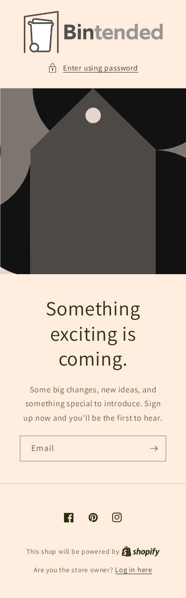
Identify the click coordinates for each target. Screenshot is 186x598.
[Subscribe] (154, 448)
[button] (93, 68)
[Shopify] (141, 551)
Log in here (133, 569)
